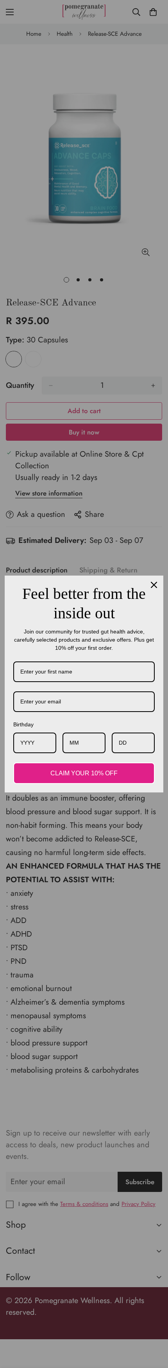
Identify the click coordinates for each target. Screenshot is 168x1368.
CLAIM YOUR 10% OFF (84, 773)
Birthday (23, 724)
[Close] (154, 585)
